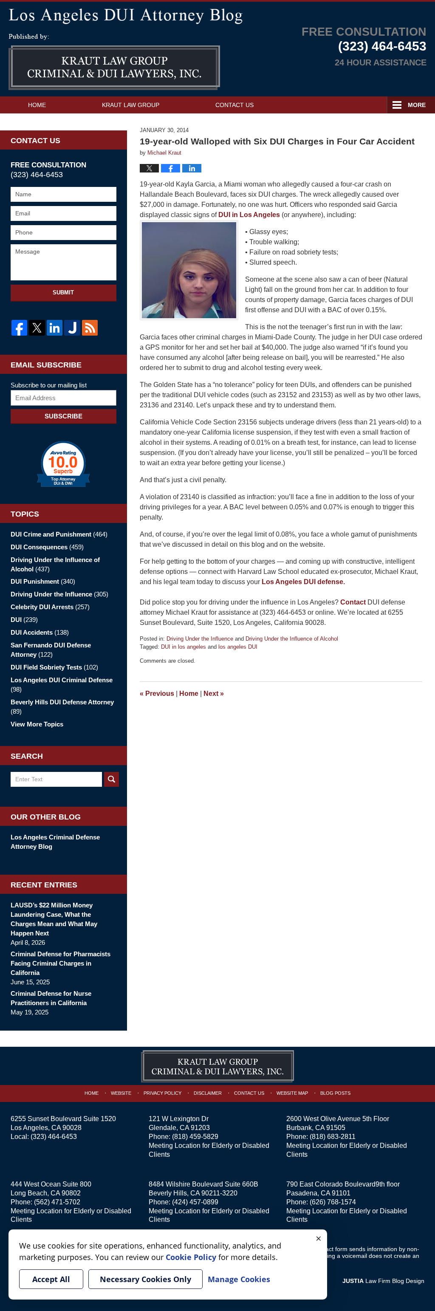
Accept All (51, 1279)
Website (121, 1093)
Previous (157, 693)
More (417, 105)
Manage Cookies (239, 1279)
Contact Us (234, 105)
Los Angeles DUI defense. (303, 581)
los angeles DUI (237, 647)
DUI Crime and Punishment (59, 534)
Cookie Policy (191, 1257)
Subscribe (63, 416)
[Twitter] (36, 328)
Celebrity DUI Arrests (50, 606)
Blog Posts (335, 1093)
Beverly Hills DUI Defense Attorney (62, 706)
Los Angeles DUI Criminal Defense (62, 684)
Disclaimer (208, 1093)
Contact (353, 602)
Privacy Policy (162, 1093)
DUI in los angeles (183, 647)
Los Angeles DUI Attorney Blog (114, 62)
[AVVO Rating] (63, 464)
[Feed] (90, 328)
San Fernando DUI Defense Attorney (51, 649)
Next (213, 693)
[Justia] (72, 328)
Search (111, 779)
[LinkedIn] (54, 328)
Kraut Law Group (130, 105)
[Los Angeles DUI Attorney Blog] (217, 15)
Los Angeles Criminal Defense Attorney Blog (55, 842)
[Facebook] (19, 328)
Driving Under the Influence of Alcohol (292, 639)
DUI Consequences (47, 547)
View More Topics (37, 724)
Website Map (292, 1093)
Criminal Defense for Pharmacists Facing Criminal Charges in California (60, 963)
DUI (24, 619)
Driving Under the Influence (200, 639)
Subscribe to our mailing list (49, 385)
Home (37, 105)
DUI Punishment (43, 581)
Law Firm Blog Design (383, 1280)
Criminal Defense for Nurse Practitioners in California (51, 998)
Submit (63, 292)
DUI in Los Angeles (248, 214)
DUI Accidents (40, 632)
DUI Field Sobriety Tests (54, 667)
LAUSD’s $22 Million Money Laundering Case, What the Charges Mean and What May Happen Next (54, 919)
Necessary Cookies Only (145, 1279)
